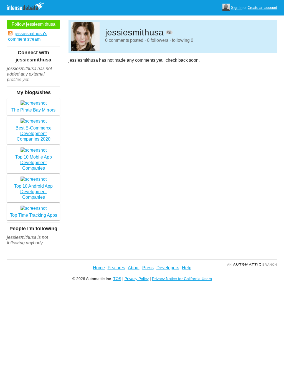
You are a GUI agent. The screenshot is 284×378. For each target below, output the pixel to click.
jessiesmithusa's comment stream (27, 36)
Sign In (236, 8)
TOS (117, 278)
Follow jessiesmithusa (33, 24)
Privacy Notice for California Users (182, 278)
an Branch (252, 264)
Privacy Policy (137, 278)
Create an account (262, 8)
